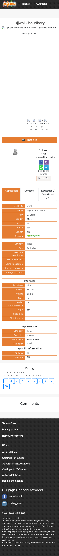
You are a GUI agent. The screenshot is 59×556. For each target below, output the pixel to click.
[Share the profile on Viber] (46, 162)
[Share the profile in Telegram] (46, 167)
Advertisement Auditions (16, 464)
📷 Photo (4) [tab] (29, 140)
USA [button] (4, 445)
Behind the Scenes (12, 481)
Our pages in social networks (22, 490)
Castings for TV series (14, 469)
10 (6, 386)
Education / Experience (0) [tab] (47, 194)
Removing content (12, 436)
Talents (26, 4)
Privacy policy (10, 430)
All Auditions (9, 452)
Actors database (11, 475)
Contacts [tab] (29, 191)
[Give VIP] (15, 152)
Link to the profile (43, 172)
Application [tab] (11, 191)
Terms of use (9, 423)
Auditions (41, 4)
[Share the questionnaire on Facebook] (41, 162)
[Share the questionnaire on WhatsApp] (41, 167)
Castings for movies (13, 458)
